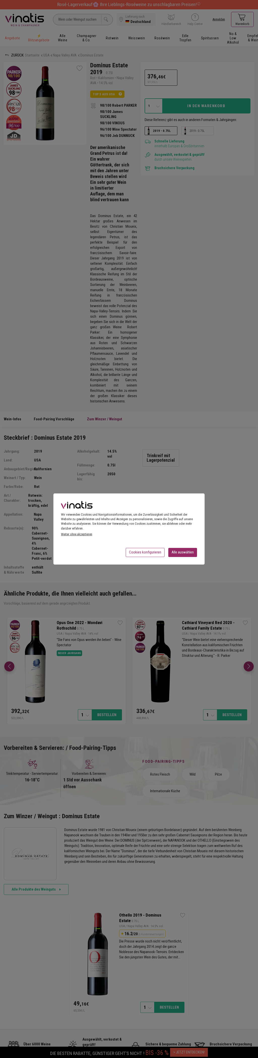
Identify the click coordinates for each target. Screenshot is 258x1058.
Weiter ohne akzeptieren (76, 534)
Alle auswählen (183, 552)
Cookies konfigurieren (145, 552)
